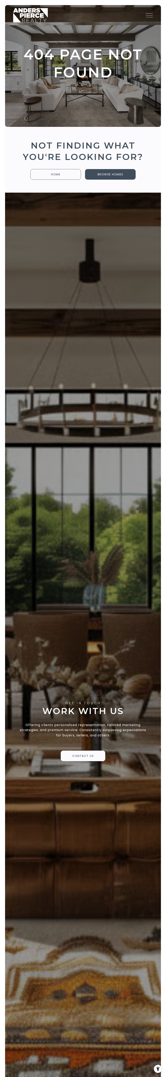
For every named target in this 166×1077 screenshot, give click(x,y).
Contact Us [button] (83, 756)
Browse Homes (110, 174)
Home (55, 174)
